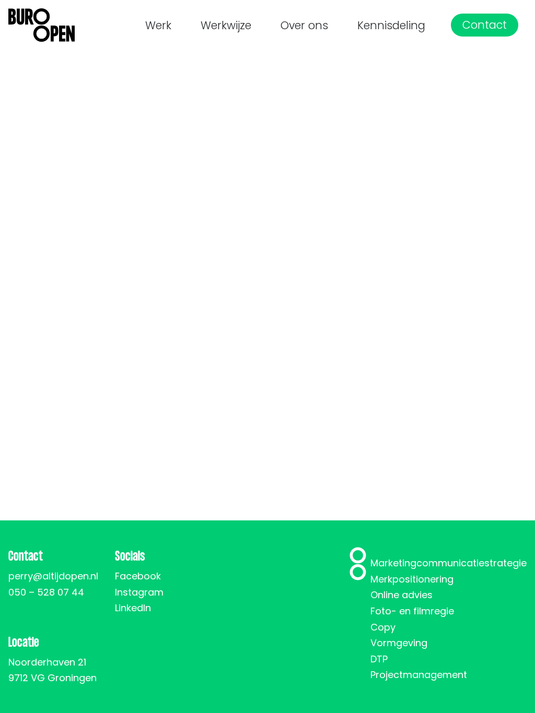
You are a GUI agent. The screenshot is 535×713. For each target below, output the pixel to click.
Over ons (304, 25)
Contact (484, 24)
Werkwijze (226, 25)
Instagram (139, 592)
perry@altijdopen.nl (53, 576)
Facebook (138, 576)
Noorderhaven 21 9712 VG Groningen (52, 670)
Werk (158, 25)
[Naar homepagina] (41, 25)
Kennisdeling (391, 25)
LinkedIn (133, 607)
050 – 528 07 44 (46, 592)
